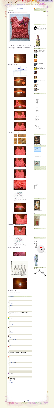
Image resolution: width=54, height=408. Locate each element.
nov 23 (37, 180)
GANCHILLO (36, 116)
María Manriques (12, 316)
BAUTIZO (36, 100)
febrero (36, 191)
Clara (39, 26)
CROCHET (36, 112)
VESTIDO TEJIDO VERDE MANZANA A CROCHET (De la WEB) (41, 77)
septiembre (36, 186)
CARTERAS (36, 107)
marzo (36, 190)
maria (10, 334)
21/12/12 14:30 (11, 360)
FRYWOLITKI (36, 115)
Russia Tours (29, 401)
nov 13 (37, 182)
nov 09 (37, 183)
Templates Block (30, 400)
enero (36, 192)
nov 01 (37, 184)
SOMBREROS (36, 130)
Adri (10, 300)
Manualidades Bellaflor (12, 362)
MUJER (36, 120)
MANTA (36, 118)
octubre (36, 185)
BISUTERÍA (36, 102)
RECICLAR (36, 126)
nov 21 (37, 181)
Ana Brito (11, 376)
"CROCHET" (12, 2)
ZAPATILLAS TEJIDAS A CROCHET (41, 80)
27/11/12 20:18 (11, 303)
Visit (36, 160)
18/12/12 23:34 (11, 337)
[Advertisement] (20, 389)
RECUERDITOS (37, 127)
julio (35, 187)
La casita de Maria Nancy (12, 355)
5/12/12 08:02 (11, 314)
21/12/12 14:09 (11, 353)
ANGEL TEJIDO (37, 98)
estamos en (38, 149)
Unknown (11, 305)
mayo (36, 188)
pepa (10, 345)
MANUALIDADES (37, 119)
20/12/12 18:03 (11, 343)
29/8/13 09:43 (11, 374)
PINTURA (36, 125)
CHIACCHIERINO (37, 110)
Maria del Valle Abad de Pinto (13, 339)
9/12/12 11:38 (11, 324)
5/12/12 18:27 (11, 319)
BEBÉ (36, 101)
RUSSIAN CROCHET (39, 84)
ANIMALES (36, 99)
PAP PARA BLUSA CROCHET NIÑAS (14, 12)
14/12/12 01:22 (11, 332)
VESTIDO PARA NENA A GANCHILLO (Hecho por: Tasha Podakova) (41, 68)
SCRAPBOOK (36, 129)
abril (35, 189)
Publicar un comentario (10, 382)
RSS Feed (40, 9)
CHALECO (36, 109)
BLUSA (36, 103)
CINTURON (36, 111)
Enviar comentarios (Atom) (14, 397)
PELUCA (36, 124)
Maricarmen (11, 326)
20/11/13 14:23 (11, 380)
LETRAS (36, 117)
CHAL (36, 108)
